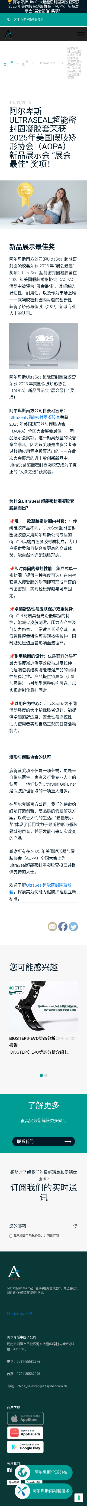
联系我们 (25, 1141)
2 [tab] (46, 1075)
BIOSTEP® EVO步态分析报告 (43, 1042)
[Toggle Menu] (81, 34)
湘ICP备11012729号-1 (21, 1314)
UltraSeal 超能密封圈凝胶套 (34, 417)
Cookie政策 (34, 1482)
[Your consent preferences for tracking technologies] (78, 1497)
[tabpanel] (43, 1025)
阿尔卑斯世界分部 (32, 19)
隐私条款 (14, 1482)
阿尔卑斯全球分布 (50, 1472)
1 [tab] (41, 1075)
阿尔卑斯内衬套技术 (50, 1491)
